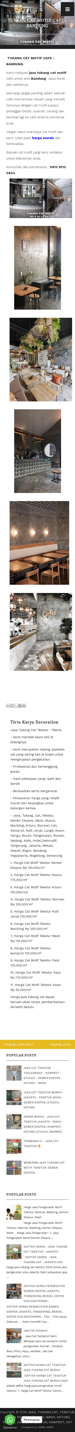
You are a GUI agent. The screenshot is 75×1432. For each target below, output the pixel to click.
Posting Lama (60, 1044)
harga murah (43, 138)
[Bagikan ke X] (16, 706)
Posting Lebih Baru (18, 1044)
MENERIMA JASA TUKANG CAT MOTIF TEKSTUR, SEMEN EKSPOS (44, 1167)
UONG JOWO (46, 1427)
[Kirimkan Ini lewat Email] (8, 706)
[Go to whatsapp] (10, 1419)
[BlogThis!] (12, 706)
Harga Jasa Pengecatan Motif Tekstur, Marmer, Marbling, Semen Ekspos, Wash (46, 1212)
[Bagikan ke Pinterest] (24, 706)
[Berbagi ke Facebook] (20, 706)
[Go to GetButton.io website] (10, 1427)
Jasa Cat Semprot (36, 1330)
